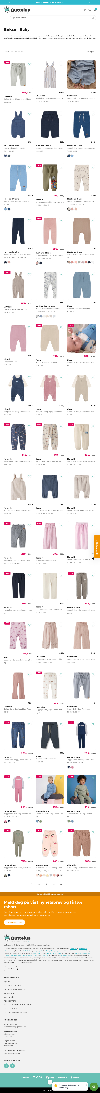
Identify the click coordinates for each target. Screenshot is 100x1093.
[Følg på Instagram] (12, 1065)
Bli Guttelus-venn (14, 922)
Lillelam (6, 955)
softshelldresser (9, 951)
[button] (94, 1087)
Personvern (10, 1001)
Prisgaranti (10, 993)
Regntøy (73, 949)
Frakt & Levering (12, 986)
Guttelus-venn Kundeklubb (18, 1005)
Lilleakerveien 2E (11, 1034)
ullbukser (82, 38)
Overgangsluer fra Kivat (59, 951)
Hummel (29, 955)
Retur (7, 982)
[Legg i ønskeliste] (29, 63)
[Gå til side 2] (68, 884)
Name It (78, 953)
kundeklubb (65, 955)
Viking (48, 951)
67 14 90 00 (12, 1024)
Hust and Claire (19, 955)
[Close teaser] (93, 558)
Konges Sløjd (86, 953)
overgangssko (38, 951)
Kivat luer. (45, 955)
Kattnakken (83, 949)
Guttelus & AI (10, 1009)
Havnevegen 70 (10, 1043)
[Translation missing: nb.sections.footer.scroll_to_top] (50, 1082)
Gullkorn (36, 955)
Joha (12, 955)
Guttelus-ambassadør (15, 1012)
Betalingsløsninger (14, 990)
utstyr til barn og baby (53, 953)
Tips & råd (9, 997)
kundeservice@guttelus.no (15, 1027)
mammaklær (38, 953)
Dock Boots (27, 951)
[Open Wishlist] (90, 9)
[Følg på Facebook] (6, 1065)
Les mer (10, 969)
